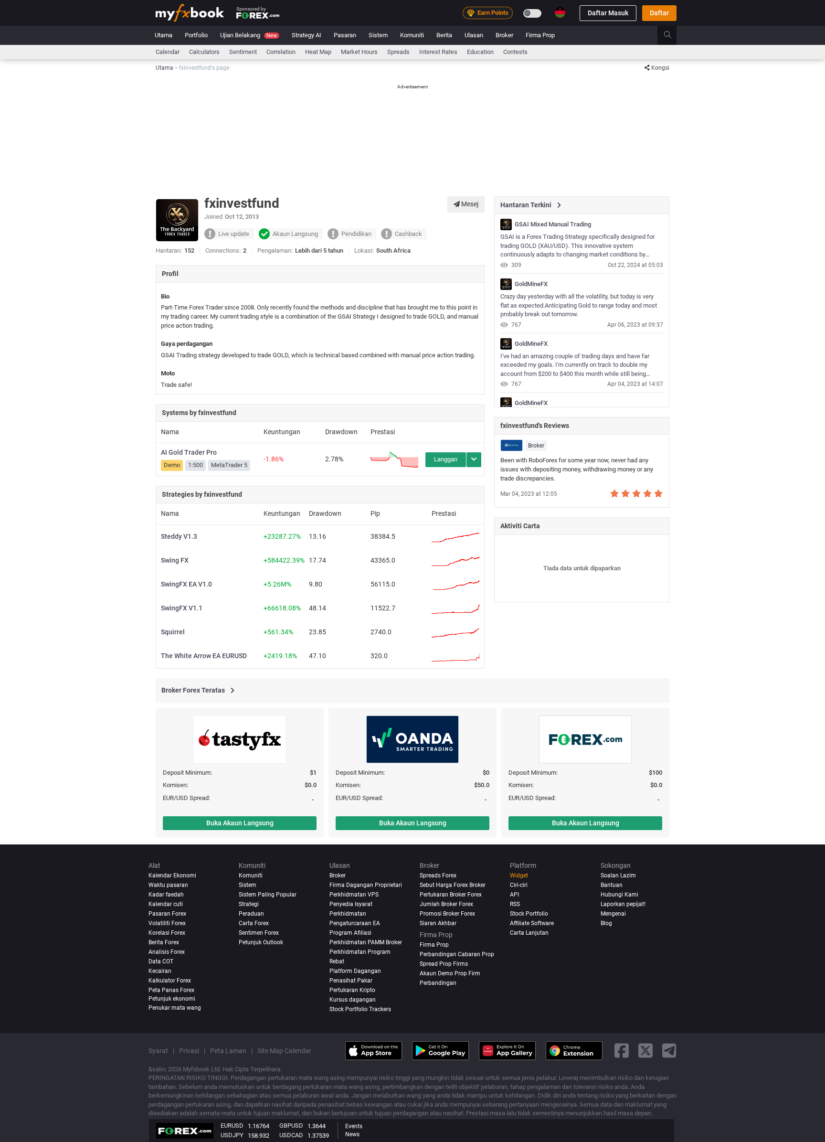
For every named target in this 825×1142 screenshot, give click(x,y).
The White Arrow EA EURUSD (204, 656)
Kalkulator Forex (169, 980)
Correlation (281, 51)
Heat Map (318, 51)
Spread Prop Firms (444, 964)
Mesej (469, 204)
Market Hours (359, 51)
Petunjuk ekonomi (171, 998)
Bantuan (612, 885)
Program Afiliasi (350, 932)
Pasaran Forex (167, 913)
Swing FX (175, 560)
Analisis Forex (166, 952)
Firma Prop (540, 35)
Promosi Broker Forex (447, 913)
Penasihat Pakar (350, 980)
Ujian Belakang (248, 35)
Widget (519, 875)
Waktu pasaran (168, 885)
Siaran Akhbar (438, 923)
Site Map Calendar (284, 1051)
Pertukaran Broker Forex (451, 894)
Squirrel (173, 632)
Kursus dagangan (352, 999)
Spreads (398, 51)
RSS (515, 904)
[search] (673, 35)
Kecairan (159, 971)
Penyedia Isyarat (350, 904)
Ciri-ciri (519, 885)
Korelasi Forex (166, 932)
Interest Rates (438, 51)
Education (480, 51)
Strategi (249, 904)
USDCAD (291, 1135)
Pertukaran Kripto (352, 990)
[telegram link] (669, 1051)
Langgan (445, 459)
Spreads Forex (438, 875)
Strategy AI (306, 35)
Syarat (158, 1051)
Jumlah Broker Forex (446, 904)
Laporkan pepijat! (623, 904)
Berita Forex (163, 942)
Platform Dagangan (355, 971)
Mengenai (613, 913)
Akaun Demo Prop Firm (450, 973)
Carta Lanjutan (529, 932)
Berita (444, 35)
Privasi (189, 1051)
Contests (515, 51)
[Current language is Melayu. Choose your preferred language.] (560, 12)
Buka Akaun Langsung (240, 823)
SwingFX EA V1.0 (186, 584)
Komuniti (412, 35)
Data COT (160, 961)
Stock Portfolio (529, 913)
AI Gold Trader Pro (189, 452)
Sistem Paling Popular (267, 894)
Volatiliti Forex (167, 923)
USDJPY (232, 1135)
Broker (504, 35)
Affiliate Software (532, 923)
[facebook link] (621, 1051)
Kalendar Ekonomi (172, 875)
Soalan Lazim (618, 875)
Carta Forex (254, 923)
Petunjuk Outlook (261, 942)
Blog (606, 923)
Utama (163, 35)
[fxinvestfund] (506, 224)
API (514, 894)
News (352, 1134)
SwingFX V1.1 (181, 608)
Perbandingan (438, 983)
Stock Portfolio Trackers (360, 1009)
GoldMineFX (531, 284)
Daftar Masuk (608, 13)
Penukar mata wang (174, 1007)
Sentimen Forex (259, 932)
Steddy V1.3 (179, 536)
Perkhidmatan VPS (354, 894)
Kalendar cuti (165, 904)
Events (353, 1126)
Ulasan (474, 35)
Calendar (168, 51)
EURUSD (232, 1125)
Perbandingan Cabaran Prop (457, 954)
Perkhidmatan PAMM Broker (365, 942)
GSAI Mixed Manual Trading (553, 224)
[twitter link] (645, 1051)
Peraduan (251, 913)
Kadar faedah (166, 894)
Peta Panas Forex (171, 990)
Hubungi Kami (619, 894)
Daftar (659, 13)
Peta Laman (228, 1051)
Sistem (378, 35)
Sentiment (243, 51)
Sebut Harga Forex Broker (453, 885)
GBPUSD (291, 1125)
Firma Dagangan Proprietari (365, 885)
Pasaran (345, 35)
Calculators (204, 51)
